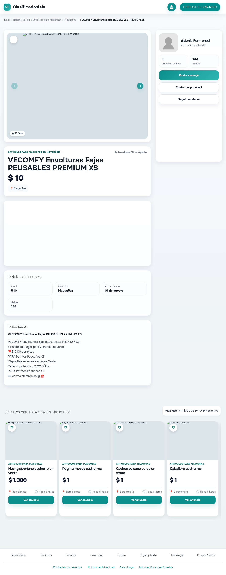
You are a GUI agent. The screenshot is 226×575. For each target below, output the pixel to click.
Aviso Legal (127, 567)
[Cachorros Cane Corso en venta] (139, 440)
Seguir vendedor (189, 99)
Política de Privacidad (101, 567)
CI (7, 7)
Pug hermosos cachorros (82, 468)
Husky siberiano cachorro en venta (30, 470)
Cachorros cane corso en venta (135, 470)
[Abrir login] (171, 7)
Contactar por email (189, 87)
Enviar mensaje (189, 75)
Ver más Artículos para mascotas (191, 410)
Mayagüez (65, 290)
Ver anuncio (31, 500)
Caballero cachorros (186, 468)
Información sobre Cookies (156, 567)
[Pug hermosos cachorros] (85, 440)
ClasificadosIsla (29, 7)
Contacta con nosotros (67, 567)
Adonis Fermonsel (195, 41)
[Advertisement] (77, 230)
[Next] (140, 86)
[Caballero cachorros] (192, 440)
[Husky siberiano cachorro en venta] (31, 440)
